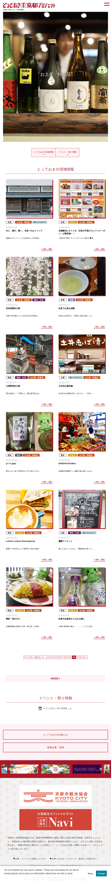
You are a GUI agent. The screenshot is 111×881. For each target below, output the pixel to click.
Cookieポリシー (71, 865)
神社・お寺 (39, 300)
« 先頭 (35, 657)
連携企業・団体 (55, 747)
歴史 (19, 455)
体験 (72, 300)
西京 (10, 377)
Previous (9, 769)
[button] (4, 877)
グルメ (72, 222)
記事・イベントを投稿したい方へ (31, 859)
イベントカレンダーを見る (55, 708)
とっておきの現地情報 (43, 152)
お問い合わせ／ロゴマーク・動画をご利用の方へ (75, 859)
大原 (63, 377)
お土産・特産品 (23, 222)
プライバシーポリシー (42, 865)
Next (100, 769)
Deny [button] (90, 873)
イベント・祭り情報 (67, 152)
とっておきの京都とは (55, 734)
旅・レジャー (39, 222)
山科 (63, 533)
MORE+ (55, 678)
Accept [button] (101, 873)
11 (78, 657)
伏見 (10, 222)
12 (83, 657)
